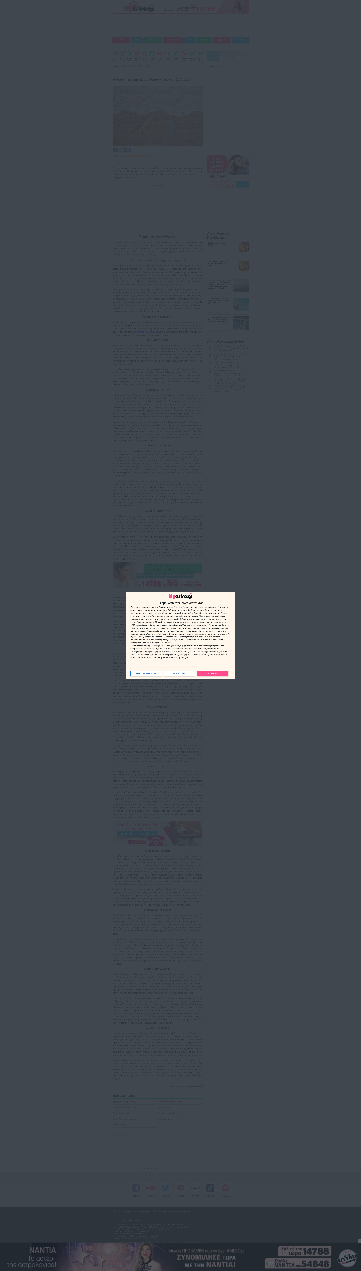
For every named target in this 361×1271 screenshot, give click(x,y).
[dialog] (180, 635)
